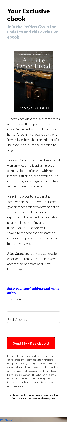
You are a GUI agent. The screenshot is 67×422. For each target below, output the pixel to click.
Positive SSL (7, 419)
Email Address (17, 319)
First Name (15, 299)
